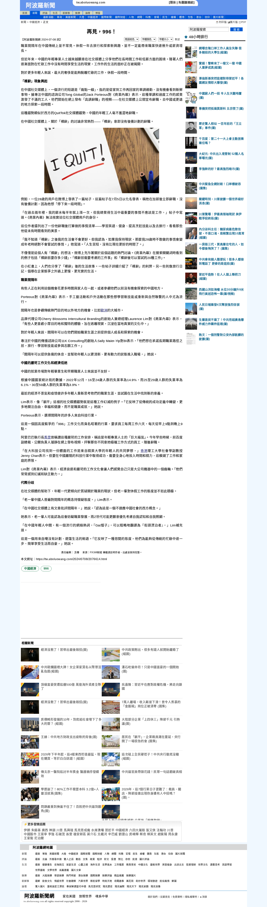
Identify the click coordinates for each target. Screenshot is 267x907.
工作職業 (119, 864)
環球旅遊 (152, 881)
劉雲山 (123, 834)
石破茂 (60, 834)
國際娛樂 (95, 875)
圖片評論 (144, 859)
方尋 (77, 552)
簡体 (173, 2)
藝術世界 (155, 864)
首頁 (24, 13)
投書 (113, 859)
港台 (198, 17)
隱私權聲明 (191, 896)
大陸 (81, 17)
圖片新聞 (180, 853)
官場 (156, 17)
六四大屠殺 (137, 830)
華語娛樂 (59, 875)
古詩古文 (179, 864)
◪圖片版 (233, 22)
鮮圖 (174, 881)
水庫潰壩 (97, 830)
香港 (144, 451)
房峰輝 (134, 834)
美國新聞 (70, 17)
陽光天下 (132, 886)
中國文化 (143, 864)
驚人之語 (69, 859)
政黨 (92, 859)
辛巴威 (113, 834)
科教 (148, 17)
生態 (190, 17)
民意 (134, 859)
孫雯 (69, 834)
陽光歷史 (108, 886)
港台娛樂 (83, 875)
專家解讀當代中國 (76, 886)
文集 (85, 859)
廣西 (45, 830)
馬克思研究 (94, 886)
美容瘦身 (167, 864)
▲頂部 (203, 896)
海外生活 (95, 864)
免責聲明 (177, 896)
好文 (106, 859)
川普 (59, 830)
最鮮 (37, 881)
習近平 (110, 830)
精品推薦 (119, 875)
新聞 (35, 13)
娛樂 (77, 13)
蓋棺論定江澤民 (55, 886)
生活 (55, 13)
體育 (182, 17)
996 (46, 568)
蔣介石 (92, 834)
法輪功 (161, 830)
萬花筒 (130, 881)
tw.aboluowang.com (90, 2)
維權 (173, 17)
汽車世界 (83, 881)
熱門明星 (71, 875)
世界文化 (203, 864)
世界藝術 (40, 870)
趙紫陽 (162, 834)
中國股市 (30, 834)
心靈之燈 (83, 864)
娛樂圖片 (131, 875)
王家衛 (28, 838)
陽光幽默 (120, 886)
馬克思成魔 (82, 830)
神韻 (52, 830)
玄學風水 (107, 864)
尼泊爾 (39, 838)
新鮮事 (66, 13)
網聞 (139, 17)
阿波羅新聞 (40, 5)
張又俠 (151, 830)
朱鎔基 (36, 830)
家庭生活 (71, 864)
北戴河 (102, 834)
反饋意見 (165, 896)
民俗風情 (164, 881)
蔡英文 (152, 834)
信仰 (207, 17)
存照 (127, 859)
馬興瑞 (68, 830)
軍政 (59, 17)
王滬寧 (42, 834)
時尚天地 (107, 881)
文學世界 (52, 870)
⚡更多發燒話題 (35, 824)
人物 (131, 17)
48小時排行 (198, 37)
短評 (99, 859)
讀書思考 (215, 864)
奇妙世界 (140, 881)
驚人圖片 (40, 886)
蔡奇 (143, 834)
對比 (120, 859)
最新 (48, 17)
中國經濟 (93, 17)
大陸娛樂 (47, 875)
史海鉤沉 (59, 864)
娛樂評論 (107, 875)
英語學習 (227, 864)
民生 (165, 17)
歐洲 (104, 310)
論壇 (87, 13)
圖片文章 (76, 870)
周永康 (173, 834)
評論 (45, 13)
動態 (78, 859)
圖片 (218, 17)
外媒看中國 (55, 859)
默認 (177, 39)
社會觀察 (71, 881)
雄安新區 (79, 834)
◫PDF (242, 22)
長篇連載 (64, 870)
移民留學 (95, 881)
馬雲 (47, 437)
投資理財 (191, 864)
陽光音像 (156, 886)
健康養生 (47, 864)
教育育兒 (131, 864)
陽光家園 (144, 886)
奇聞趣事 (119, 881)
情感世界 (59, 881)
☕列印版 (221, 22)
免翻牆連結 (185, 2)
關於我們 (153, 896)
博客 (97, 13)
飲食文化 (47, 881)
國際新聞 (106, 17)
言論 (44, 859)
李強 (51, 834)
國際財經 (120, 17)
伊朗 (27, 830)
